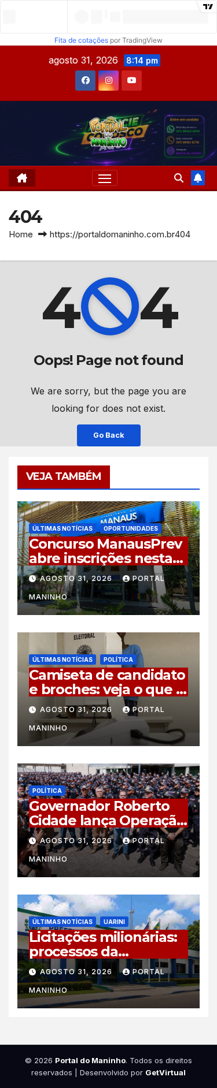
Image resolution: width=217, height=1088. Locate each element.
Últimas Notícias (62, 528)
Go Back (108, 435)
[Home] (22, 178)
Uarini (114, 921)
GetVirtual (165, 1072)
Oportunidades (131, 528)
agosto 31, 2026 (77, 578)
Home (21, 234)
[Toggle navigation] (104, 178)
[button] (178, 178)
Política (118, 659)
